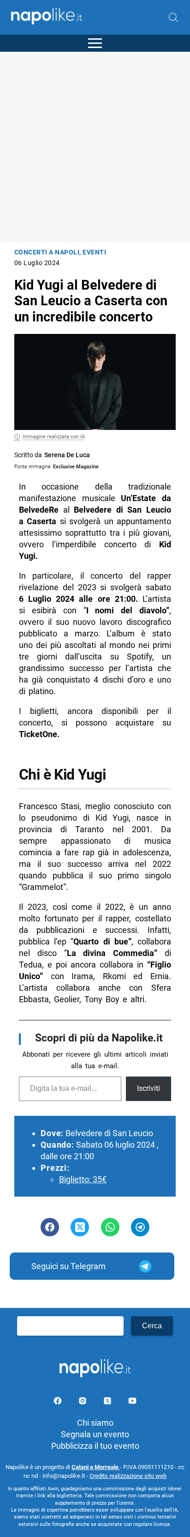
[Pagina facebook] (58, 1402)
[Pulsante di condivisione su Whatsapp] (110, 1227)
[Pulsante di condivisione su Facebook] (50, 1227)
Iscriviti (148, 1088)
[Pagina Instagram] (83, 1402)
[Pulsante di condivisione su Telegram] (140, 1227)
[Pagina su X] (108, 1402)
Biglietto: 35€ (83, 1179)
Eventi (94, 252)
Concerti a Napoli (47, 252)
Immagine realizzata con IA (54, 437)
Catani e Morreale (95, 1467)
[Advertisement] (95, 147)
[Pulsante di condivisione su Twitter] (80, 1227)
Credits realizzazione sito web (127, 1475)
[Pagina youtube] (132, 1402)
